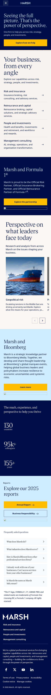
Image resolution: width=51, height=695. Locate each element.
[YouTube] (23, 669)
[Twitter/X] (15, 669)
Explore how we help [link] (25, 42)
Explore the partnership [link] (25, 202)
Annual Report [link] (24, 504)
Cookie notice (9, 681)
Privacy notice (22, 677)
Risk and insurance (21, 95)
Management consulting (18, 144)
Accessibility (36, 677)
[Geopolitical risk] (25, 276)
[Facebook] (6, 669)
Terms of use (8, 677)
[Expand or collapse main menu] (5, 3)
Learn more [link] (25, 387)
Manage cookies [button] (24, 681)
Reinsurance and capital (20, 110)
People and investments (20, 128)
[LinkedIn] (32, 669)
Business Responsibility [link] (23, 513)
